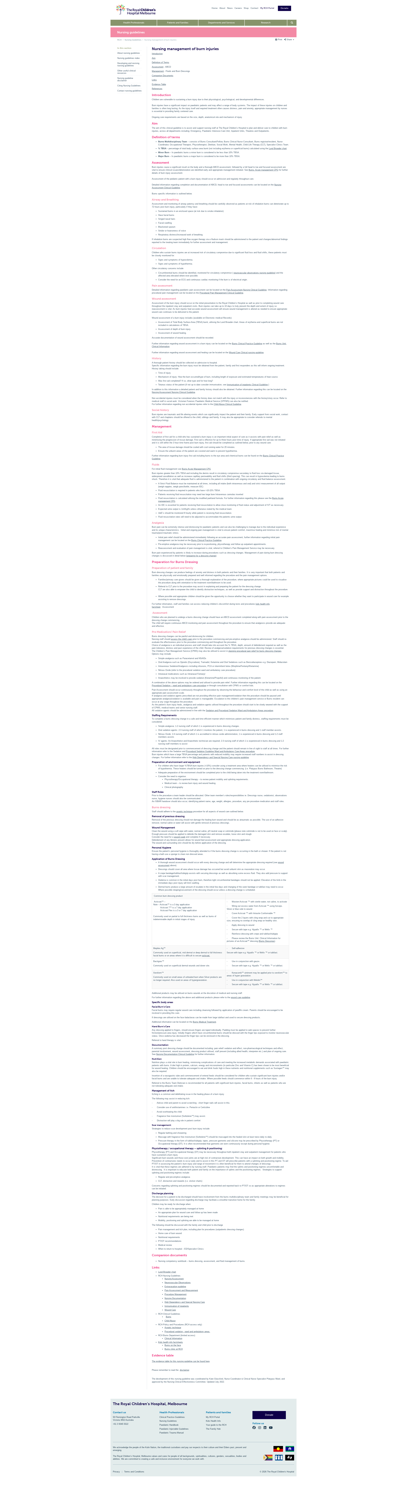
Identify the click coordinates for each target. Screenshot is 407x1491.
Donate (284, 8)
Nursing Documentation (175, 1298)
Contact (254, 8)
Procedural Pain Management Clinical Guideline (221, 293)
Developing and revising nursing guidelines (128, 64)
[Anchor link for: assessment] (150, 162)
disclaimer (184, 1370)
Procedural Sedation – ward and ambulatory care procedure (179, 685)
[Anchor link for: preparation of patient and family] (150, 568)
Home (214, 8)
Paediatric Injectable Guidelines (174, 1429)
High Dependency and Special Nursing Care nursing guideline (221, 757)
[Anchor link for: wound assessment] (150, 298)
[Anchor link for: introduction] (150, 95)
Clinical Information (173, 1338)
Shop (246, 8)
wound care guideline (240, 997)
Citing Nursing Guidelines (129, 85)
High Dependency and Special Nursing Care (185, 1302)
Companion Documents (162, 75)
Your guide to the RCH (216, 1425)
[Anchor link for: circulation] (150, 248)
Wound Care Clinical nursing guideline (246, 352)
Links (154, 80)
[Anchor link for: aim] (150, 123)
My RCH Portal (267, 8)
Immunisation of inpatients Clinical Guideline (247, 384)
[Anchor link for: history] (150, 358)
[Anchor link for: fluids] (150, 464)
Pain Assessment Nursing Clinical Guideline (246, 290)
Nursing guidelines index (128, 58)
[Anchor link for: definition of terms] (150, 137)
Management (158, 71)
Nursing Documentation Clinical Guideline (175, 1054)
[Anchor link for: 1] (150, 1361)
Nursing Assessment (174, 1279)
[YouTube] (272, 1427)
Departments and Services (221, 22)
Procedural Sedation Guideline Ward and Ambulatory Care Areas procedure (220, 751)
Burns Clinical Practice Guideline (247, 343)
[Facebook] (255, 1427)
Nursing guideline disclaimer (125, 79)
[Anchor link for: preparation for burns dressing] (150, 562)
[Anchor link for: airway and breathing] (150, 199)
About (222, 8)
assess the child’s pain (181, 639)
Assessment (157, 67)
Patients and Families (177, 22)
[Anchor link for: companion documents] (150, 1255)
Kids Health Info (213, 1421)
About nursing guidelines (128, 53)
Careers (238, 8)
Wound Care (170, 1310)
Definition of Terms (160, 62)
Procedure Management (175, 1294)
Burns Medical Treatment (204, 1022)
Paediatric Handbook (169, 1425)
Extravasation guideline (175, 1286)
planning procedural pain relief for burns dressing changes (254, 651)
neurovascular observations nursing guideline (254, 273)
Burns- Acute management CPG (263, 170)
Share (289, 39)
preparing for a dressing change (201, 556)
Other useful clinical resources (126, 72)
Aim (153, 58)
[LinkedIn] (266, 1427)
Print (280, 39)
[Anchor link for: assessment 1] (150, 612)
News (230, 8)
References (157, 88)
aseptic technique (184, 811)
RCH (119, 40)
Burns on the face (173, 1345)
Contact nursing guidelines (129, 91)
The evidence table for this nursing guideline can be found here (181, 1361)
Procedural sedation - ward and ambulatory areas (187, 1331)
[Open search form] (292, 23)
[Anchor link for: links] (150, 1267)
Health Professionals (133, 22)
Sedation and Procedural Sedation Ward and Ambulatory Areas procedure (239, 710)
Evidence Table (159, 84)
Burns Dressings (266, 941)
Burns (168, 1317)
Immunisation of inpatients (177, 1306)
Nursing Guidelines (133, 40)
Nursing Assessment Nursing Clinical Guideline (173, 392)
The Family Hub (213, 1429)
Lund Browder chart (278, 148)
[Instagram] (261, 1427)
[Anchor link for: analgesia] (150, 522)
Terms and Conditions (134, 1471)
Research (265, 22)
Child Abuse (170, 1321)
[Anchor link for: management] (150, 426)
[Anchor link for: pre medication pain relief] (150, 631)
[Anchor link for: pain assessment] (150, 285)
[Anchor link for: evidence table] (150, 1355)
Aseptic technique (173, 1327)
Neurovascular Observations (178, 1282)
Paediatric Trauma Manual (171, 1433)
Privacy (116, 1471)
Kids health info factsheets (170, 1342)
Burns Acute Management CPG (196, 469)
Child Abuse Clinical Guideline (227, 404)
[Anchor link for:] (150, 1261)
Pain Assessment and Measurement (181, 1290)
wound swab (179, 837)
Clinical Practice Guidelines (172, 1417)
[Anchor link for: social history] (150, 410)
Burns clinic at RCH (174, 1349)
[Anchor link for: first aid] (150, 432)
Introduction (157, 53)
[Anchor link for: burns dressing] (150, 807)
